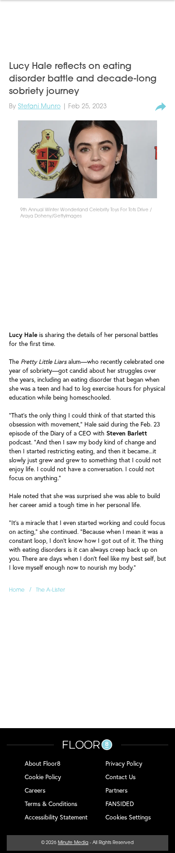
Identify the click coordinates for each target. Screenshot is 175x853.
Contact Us (120, 776)
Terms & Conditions (51, 803)
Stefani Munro (39, 106)
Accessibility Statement (56, 817)
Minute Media (73, 842)
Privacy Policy (123, 763)
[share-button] (161, 107)
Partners (116, 790)
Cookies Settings (128, 817)
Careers (35, 790)
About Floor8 (43, 763)
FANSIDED (119, 803)
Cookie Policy (43, 776)
